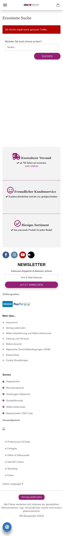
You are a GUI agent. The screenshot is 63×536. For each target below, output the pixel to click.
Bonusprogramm (15, 387)
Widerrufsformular (15, 407)
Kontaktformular (14, 400)
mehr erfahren (31, 166)
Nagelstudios (13, 381)
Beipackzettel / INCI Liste (19, 413)
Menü (5, 5)
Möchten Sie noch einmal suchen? (23, 41)
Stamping (12, 468)
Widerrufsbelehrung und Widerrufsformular (28, 333)
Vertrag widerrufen (16, 328)
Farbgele (12, 448)
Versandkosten (33, 507)
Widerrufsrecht (14, 344)
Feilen (10, 475)
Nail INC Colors (15, 462)
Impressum (12, 322)
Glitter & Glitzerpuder (18, 455)
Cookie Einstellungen (17, 360)
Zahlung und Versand (17, 338)
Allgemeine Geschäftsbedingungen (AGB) (28, 349)
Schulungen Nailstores (18, 394)
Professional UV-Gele (18, 441)
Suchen (47, 56)
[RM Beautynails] (31, 5)
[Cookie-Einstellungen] (7, 527)
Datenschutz (12, 355)
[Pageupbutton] (54, 531)
